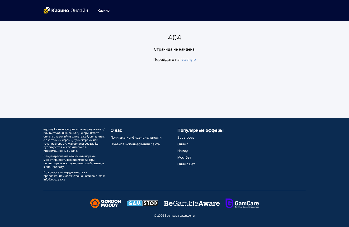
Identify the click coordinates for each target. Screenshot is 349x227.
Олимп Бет (186, 164)
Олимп (182, 144)
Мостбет (184, 157)
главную (188, 59)
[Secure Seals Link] (105, 203)
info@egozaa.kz (54, 179)
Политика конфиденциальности (135, 137)
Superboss (185, 137)
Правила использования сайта (135, 144)
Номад (182, 151)
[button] (105, 10)
